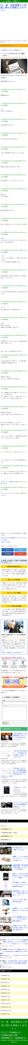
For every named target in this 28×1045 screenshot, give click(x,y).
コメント (5, 705)
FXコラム (3, 825)
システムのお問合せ (6, 1)
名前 (3, 700)
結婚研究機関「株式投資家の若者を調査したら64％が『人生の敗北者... (20, 867)
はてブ (8, 549)
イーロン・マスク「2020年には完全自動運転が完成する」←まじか (20, 804)
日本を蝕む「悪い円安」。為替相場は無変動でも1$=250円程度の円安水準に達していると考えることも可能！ (14, 772)
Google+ (20, 553)
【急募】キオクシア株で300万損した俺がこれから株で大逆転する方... (20, 927)
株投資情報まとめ (6, 839)
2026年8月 (4, 975)
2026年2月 (4, 996)
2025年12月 (4, 1003)
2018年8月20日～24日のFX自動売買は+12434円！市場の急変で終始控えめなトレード (13, 963)
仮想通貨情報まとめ (6, 836)
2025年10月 (4, 1010)
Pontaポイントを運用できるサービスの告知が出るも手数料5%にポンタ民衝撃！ (13, 951)
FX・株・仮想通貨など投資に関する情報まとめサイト (13, 7)
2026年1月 (4, 1000)
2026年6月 (4, 982)
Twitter (21, 549)
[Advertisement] (14, 26)
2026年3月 (4, 993)
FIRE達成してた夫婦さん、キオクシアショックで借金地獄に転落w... (20, 884)
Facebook (8, 553)
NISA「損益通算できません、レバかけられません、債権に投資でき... (20, 919)
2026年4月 (4, 989)
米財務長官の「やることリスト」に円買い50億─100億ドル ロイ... (20, 893)
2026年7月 (4, 979)
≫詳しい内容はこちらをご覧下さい (12, 652)
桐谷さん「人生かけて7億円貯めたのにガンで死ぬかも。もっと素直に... (20, 875)
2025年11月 (4, 1007)
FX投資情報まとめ (6, 829)
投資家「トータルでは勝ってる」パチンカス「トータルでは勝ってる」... (20, 858)
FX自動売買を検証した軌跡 (9, 832)
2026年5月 (4, 986)
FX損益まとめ (16, 1)
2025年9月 (4, 1014)
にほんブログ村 (5, 542)
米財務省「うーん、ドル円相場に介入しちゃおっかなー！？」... (20, 910)
